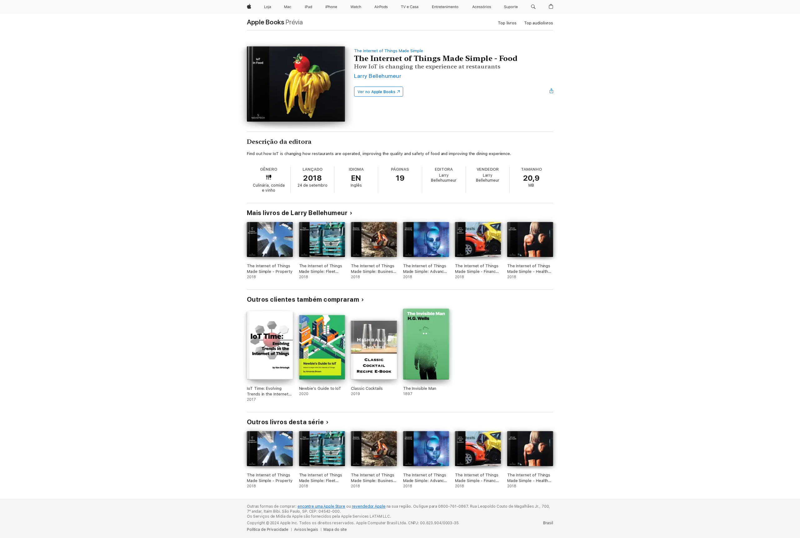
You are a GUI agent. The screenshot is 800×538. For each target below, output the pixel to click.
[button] (533, 7)
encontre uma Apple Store (321, 506)
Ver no (376, 91)
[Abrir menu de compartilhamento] (551, 91)
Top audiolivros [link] (538, 23)
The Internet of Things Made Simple (388, 50)
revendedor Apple (369, 506)
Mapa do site (335, 529)
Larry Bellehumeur (377, 76)
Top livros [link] (507, 23)
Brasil (548, 523)
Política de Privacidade (267, 529)
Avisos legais (306, 529)
